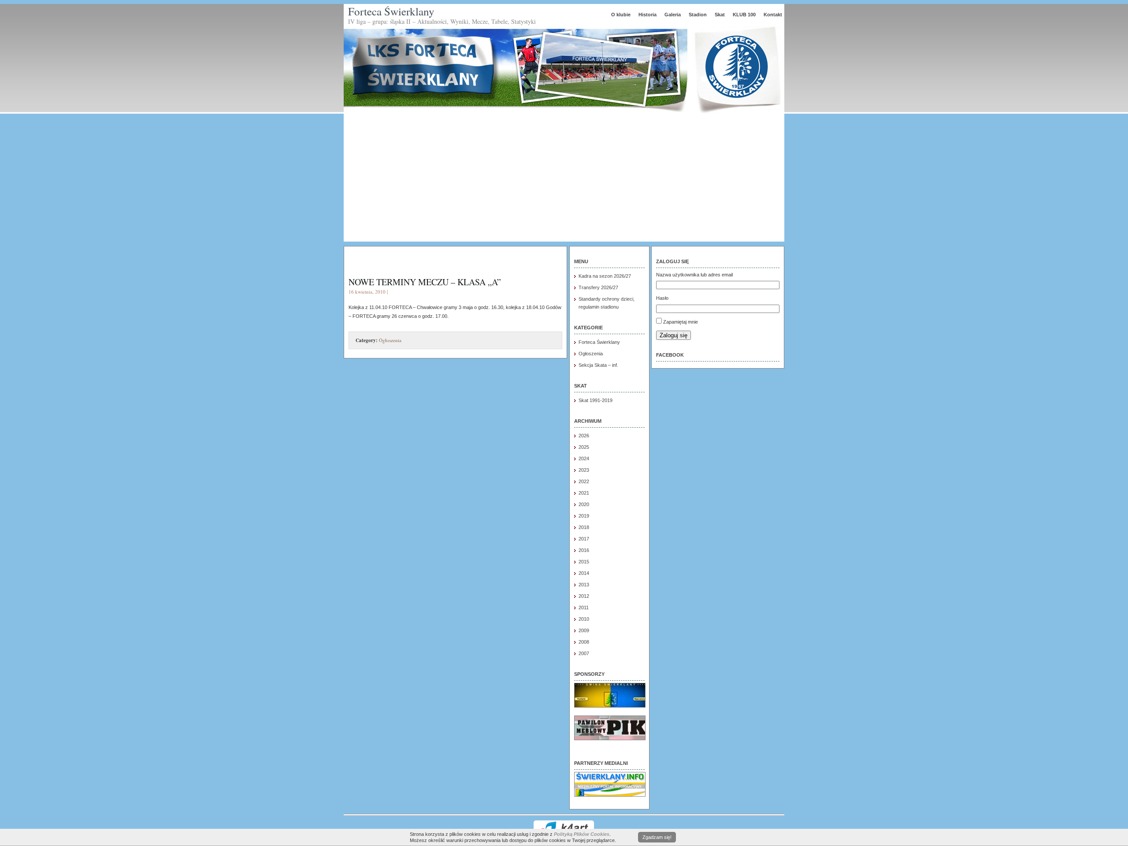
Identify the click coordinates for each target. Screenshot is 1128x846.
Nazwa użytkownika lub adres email (694, 274)
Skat (720, 14)
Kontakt (773, 14)
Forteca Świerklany (391, 11)
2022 (584, 481)
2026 (584, 435)
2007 (584, 653)
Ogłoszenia (390, 340)
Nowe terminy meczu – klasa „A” (425, 282)
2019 (584, 515)
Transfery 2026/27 (598, 287)
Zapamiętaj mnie (680, 321)
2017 (584, 538)
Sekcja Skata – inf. (598, 365)
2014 (584, 573)
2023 (584, 470)
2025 (584, 447)
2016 (584, 550)
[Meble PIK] (610, 738)
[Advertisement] (564, 180)
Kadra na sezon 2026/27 (605, 276)
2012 (584, 596)
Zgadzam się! (657, 837)
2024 (584, 458)
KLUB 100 (744, 14)
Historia (647, 14)
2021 (584, 493)
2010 (584, 619)
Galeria (672, 14)
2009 (584, 630)
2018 (584, 527)
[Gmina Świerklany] (610, 705)
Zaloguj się (673, 335)
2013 (584, 584)
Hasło (662, 298)
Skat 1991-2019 (595, 400)
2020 (584, 504)
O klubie (621, 14)
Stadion (698, 14)
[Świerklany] (610, 795)
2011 (584, 607)
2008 (584, 642)
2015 (584, 561)
